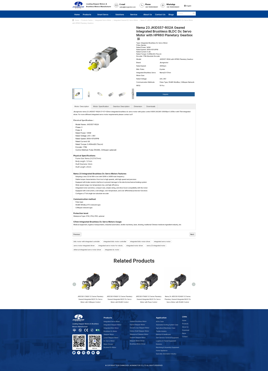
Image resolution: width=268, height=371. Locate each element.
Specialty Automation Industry (166, 354)
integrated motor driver (134, 246)
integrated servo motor (162, 241)
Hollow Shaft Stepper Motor (139, 331)
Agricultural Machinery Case (165, 328)
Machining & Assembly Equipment (167, 347)
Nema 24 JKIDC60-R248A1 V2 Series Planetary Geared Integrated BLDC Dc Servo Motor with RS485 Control (178, 299)
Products (185, 324)
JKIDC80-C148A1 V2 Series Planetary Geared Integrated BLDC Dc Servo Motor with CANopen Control (90, 299)
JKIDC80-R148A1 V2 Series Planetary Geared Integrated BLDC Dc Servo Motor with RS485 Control (119, 299)
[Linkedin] (83, 352)
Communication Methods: (145, 82)
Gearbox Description (121, 106)
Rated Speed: (141, 66)
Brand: (138, 63)
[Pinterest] (98, 352)
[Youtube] (88, 352)
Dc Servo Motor (109, 341)
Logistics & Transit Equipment (166, 341)
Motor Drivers (108, 344)
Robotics (159, 344)
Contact (184, 336)
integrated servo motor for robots (110, 246)
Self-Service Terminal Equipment (167, 338)
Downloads (150, 106)
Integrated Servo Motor (112, 321)
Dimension (138, 106)
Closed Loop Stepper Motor (139, 328)
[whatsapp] (74, 352)
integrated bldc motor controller (115, 241)
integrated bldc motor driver (140, 241)
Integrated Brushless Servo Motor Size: (146, 74)
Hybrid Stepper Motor (137, 325)
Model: (138, 59)
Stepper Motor (109, 334)
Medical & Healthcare (163, 334)
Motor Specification (101, 106)
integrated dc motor (112, 250)
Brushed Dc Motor (110, 347)
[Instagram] (93, 352)
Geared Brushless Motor (138, 321)
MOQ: (138, 85)
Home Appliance (161, 350)
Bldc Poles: (140, 69)
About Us (185, 327)
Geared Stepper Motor (138, 337)
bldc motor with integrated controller (87, 241)
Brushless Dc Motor (110, 331)
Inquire (165, 94)
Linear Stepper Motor (111, 338)
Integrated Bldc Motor (111, 328)
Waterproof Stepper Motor (139, 334)
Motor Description (81, 106)
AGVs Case (160, 321)
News (184, 333)
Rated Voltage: (141, 79)
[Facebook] (78, 352)
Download (185, 330)
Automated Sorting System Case (167, 325)
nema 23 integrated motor (156, 246)
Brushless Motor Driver (138, 344)
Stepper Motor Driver (137, 341)
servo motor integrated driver (84, 246)
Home (184, 320)
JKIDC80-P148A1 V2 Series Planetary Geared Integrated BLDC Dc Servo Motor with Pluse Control (148, 299)
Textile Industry (161, 331)
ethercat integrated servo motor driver (87, 250)
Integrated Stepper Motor (112, 325)
